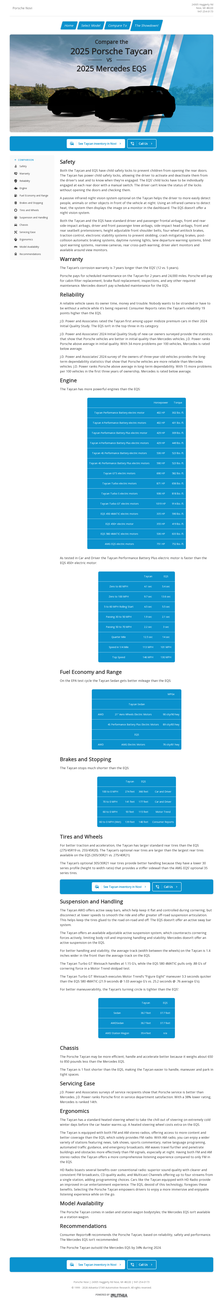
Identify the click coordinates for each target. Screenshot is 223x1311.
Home (69, 25)
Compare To (118, 25)
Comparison (26, 159)
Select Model (91, 25)
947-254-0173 (205, 11)
